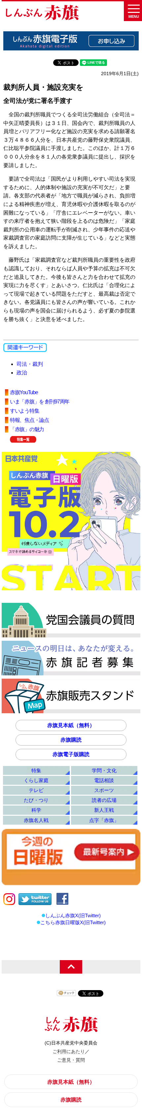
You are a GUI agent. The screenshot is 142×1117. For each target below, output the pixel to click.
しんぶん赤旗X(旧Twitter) (73, 915)
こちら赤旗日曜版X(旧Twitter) (73, 922)
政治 (22, 372)
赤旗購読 (71, 740)
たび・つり (36, 800)
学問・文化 (104, 770)
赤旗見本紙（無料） (71, 725)
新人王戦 (104, 810)
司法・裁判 (30, 364)
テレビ (36, 790)
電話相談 (104, 780)
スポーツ (104, 790)
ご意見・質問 (71, 1060)
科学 (36, 810)
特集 (36, 770)
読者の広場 (104, 800)
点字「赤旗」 (104, 820)
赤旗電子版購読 (71, 754)
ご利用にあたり (69, 1051)
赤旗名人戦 (36, 820)
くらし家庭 (36, 780)
